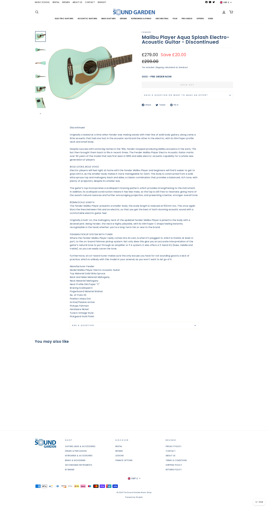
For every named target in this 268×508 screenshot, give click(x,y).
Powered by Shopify (134, 497)
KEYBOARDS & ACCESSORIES (78, 455)
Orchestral (161, 18)
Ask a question (83, 325)
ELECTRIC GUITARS (64, 18)
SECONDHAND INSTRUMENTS (78, 465)
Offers (200, 18)
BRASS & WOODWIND (75, 460)
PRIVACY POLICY (173, 446)
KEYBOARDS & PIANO (141, 18)
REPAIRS (66, 2)
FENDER (146, 32)
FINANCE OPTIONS (124, 460)
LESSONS (119, 455)
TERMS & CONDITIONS (176, 460)
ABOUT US (77, 2)
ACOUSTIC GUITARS (87, 18)
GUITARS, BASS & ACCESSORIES (80, 446)
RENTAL (56, 2)
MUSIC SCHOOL (42, 2)
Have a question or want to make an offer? (176, 95)
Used (210, 18)
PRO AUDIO (187, 18)
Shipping (159, 67)
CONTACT (90, 2)
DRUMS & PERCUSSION (76, 451)
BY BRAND (69, 469)
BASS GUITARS (108, 18)
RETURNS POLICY (174, 469)
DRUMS (123, 18)
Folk (175, 18)
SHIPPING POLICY (174, 465)
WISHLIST (102, 2)
